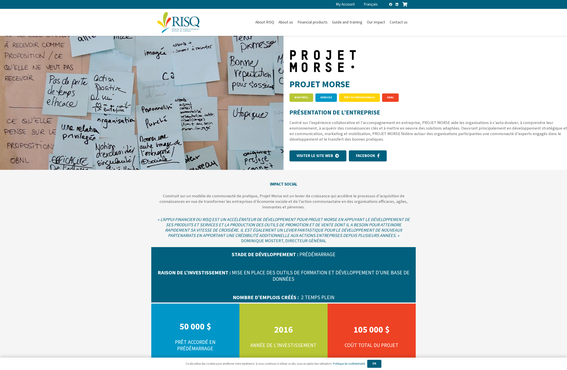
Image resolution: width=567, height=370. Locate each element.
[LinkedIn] (397, 4)
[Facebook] (391, 4)
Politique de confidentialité (349, 364)
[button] (410, 22)
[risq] (178, 22)
